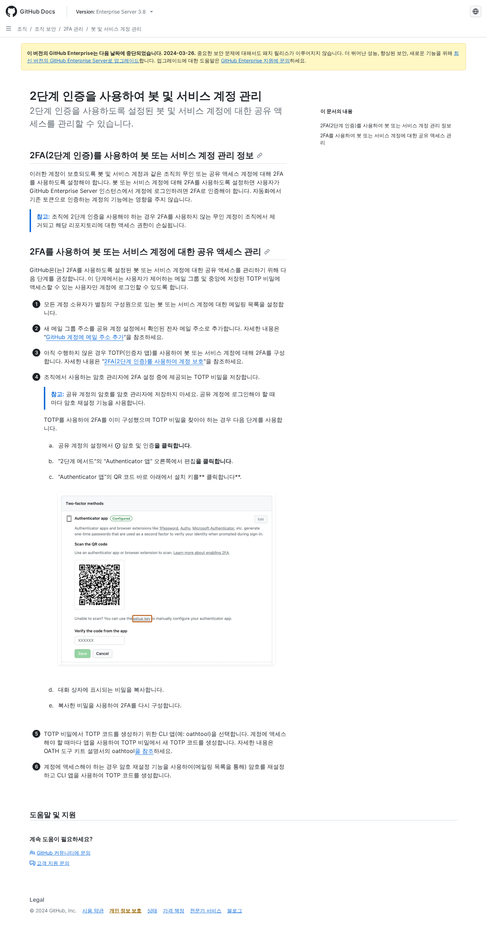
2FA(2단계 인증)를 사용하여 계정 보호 (154, 361)
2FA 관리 (73, 29)
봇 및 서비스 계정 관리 (116, 29)
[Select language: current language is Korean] (475, 11)
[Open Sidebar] (8, 28)
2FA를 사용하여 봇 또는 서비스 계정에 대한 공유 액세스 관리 (145, 251)
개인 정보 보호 (125, 910)
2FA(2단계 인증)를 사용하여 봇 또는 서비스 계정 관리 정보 (142, 155)
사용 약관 (93, 910)
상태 (152, 910)
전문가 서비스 (205, 910)
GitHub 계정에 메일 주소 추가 (85, 337)
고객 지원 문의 (53, 863)
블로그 (234, 910)
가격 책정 (173, 910)
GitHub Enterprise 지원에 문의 (255, 60)
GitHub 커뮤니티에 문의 (64, 853)
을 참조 (144, 750)
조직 (22, 29)
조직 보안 (45, 29)
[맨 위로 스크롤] (471, 921)
